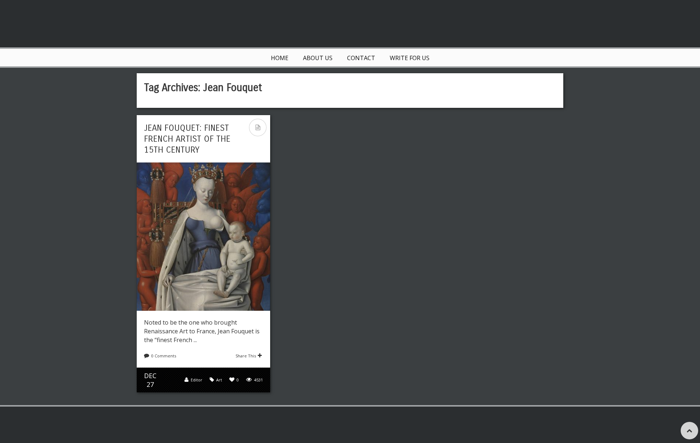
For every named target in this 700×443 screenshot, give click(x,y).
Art (219, 380)
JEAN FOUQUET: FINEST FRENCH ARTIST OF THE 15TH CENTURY (187, 139)
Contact (361, 58)
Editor (196, 380)
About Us (317, 58)
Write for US (409, 58)
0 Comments (163, 355)
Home (279, 58)
